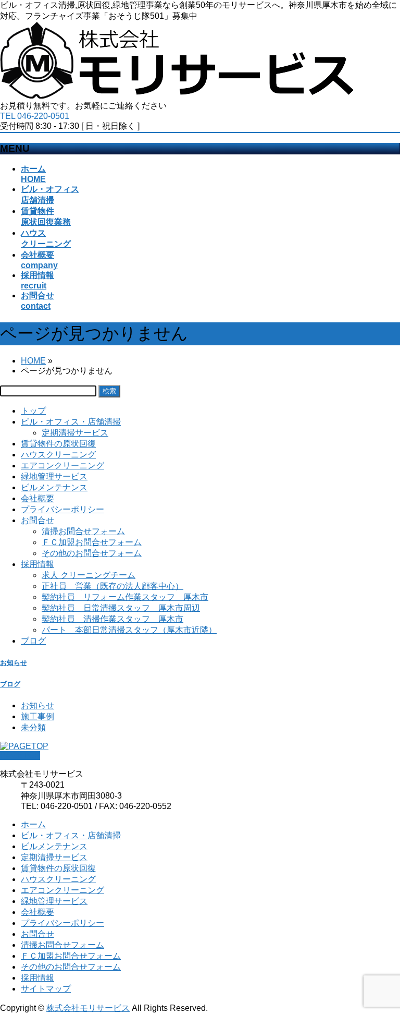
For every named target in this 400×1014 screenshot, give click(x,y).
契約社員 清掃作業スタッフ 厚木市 (112, 618)
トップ (33, 410)
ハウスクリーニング (58, 454)
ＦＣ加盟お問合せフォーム (92, 542)
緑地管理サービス (54, 476)
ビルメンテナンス (54, 487)
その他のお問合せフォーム (92, 553)
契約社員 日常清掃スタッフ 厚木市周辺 (121, 607)
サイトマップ (46, 988)
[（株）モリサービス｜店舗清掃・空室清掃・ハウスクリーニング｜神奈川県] (177, 95)
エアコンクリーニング (62, 465)
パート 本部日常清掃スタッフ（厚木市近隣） (129, 629)
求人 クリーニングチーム (88, 575)
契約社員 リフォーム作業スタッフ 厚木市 (125, 597)
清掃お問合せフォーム (83, 531)
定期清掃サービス (75, 432)
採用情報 (37, 564)
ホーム (33, 824)
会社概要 (37, 498)
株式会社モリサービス (88, 1008)
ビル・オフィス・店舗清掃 (71, 421)
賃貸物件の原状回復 (58, 443)
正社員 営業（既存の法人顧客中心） (112, 586)
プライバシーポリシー (62, 509)
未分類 (33, 727)
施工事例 (37, 716)
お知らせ (13, 663)
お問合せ (37, 520)
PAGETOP (20, 755)
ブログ (33, 640)
